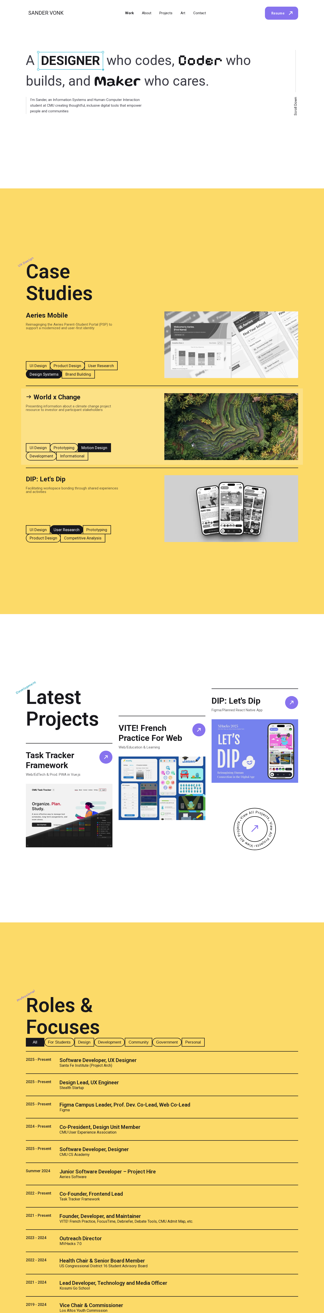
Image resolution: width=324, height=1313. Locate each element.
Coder (202, 60)
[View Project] (105, 757)
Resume (277, 13)
